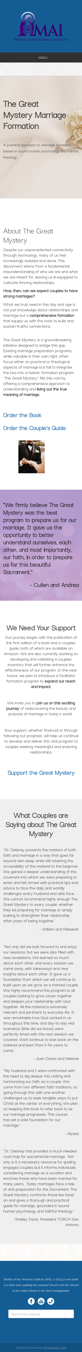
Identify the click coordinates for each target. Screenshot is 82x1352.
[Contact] (50, 1301)
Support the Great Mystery (41, 772)
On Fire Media (50, 1347)
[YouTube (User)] (41, 1301)
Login (63, 1347)
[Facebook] (31, 1301)
